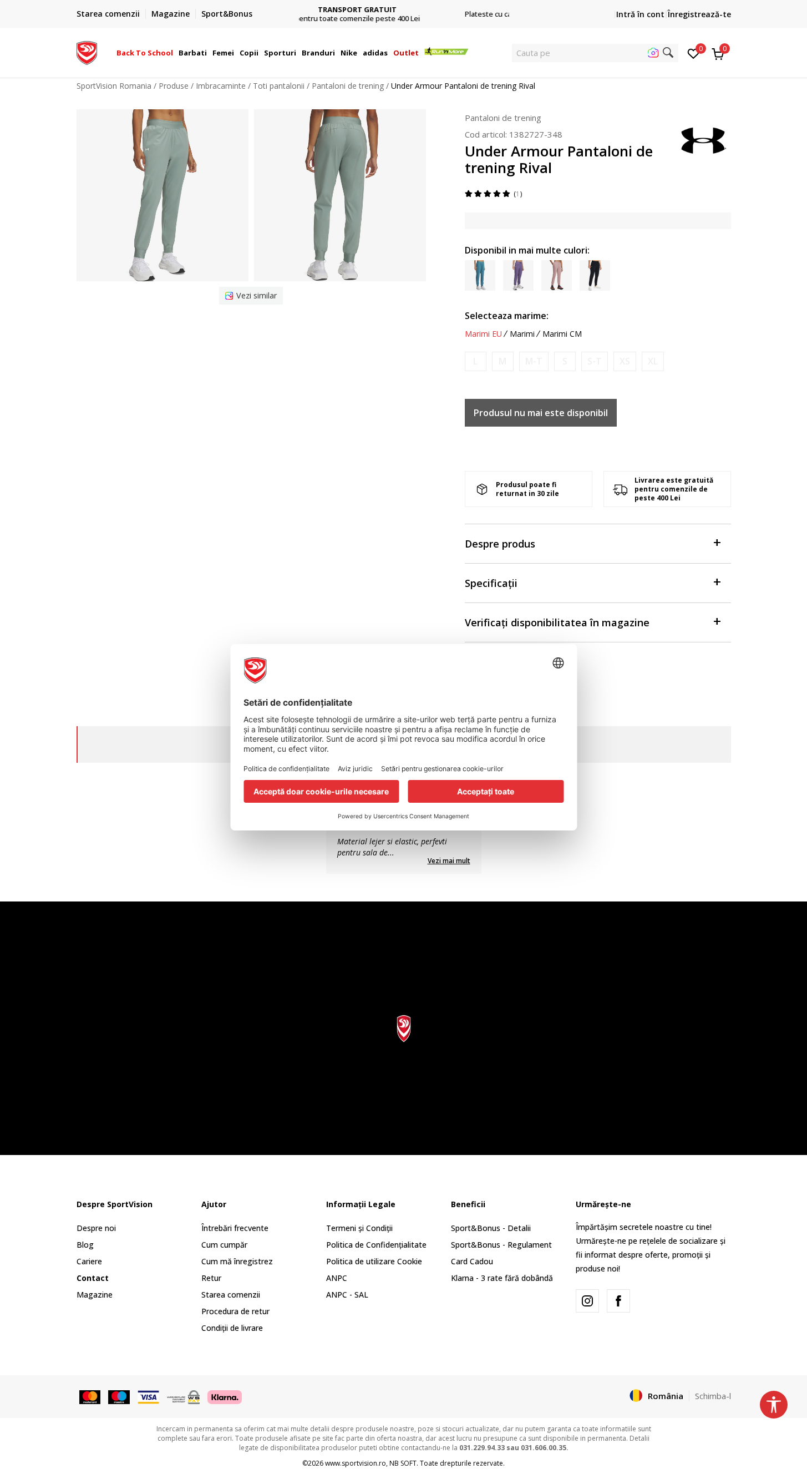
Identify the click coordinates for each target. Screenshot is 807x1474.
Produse (174, 85)
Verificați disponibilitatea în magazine (557, 622)
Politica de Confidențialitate (376, 1244)
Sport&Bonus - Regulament (501, 1244)
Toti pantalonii (278, 85)
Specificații (491, 583)
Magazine (95, 1294)
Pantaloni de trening (348, 85)
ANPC (336, 1278)
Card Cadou (472, 1261)
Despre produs (500, 543)
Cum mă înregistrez (237, 1261)
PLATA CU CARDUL (404, 5)
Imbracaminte (221, 85)
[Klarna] (224, 1396)
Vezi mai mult (449, 860)
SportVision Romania (114, 85)
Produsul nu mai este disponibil (541, 413)
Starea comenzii (230, 1294)
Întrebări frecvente (234, 1228)
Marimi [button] (522, 334)
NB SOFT (403, 1463)
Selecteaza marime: (507, 316)
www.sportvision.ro (355, 1463)
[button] (174, 52)
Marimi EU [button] (483, 334)
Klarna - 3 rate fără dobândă (502, 1278)
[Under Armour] (703, 140)
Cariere (89, 1261)
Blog (85, 1244)
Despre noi (96, 1228)
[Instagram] (587, 1301)
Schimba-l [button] (713, 1395)
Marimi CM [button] (562, 334)
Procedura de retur (235, 1311)
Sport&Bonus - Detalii (491, 1228)
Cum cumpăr (224, 1244)
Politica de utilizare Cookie (374, 1261)
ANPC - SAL (347, 1294)
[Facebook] (618, 1301)
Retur (211, 1278)
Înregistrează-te (699, 14)
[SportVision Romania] (87, 51)
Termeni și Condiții (359, 1228)
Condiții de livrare (232, 1328)
